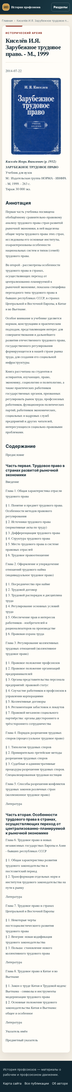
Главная (7, 20)
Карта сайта (12, 1083)
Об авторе (60, 1083)
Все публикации (37, 1083)
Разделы (60, 7)
